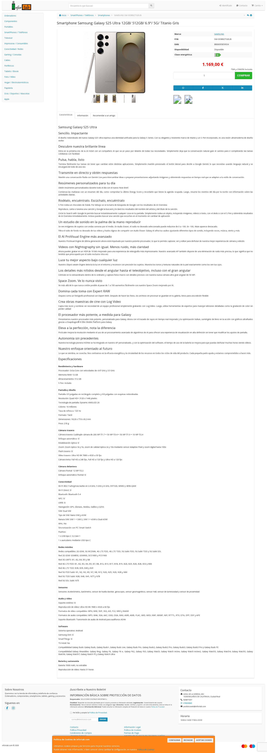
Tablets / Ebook (11, 71)
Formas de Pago (131, 733)
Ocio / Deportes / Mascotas (16, 93)
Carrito (257, 5)
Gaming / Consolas (12, 54)
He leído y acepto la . (90, 712)
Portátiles (8, 26)
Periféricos (9, 65)
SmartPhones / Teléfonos (16, 32)
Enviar (103, 719)
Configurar (174, 740)
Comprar (243, 75)
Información (82, 115)
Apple (6, 99)
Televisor (8, 38)
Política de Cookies (145, 749)
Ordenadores (10, 15)
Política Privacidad (78, 730)
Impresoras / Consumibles (16, 43)
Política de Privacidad (158, 707)
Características (65, 114)
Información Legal (132, 727)
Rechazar (188, 740)
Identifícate (226, 5)
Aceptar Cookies (204, 740)
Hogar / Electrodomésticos (16, 82)
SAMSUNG (219, 34)
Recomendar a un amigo (104, 115)
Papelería (8, 88)
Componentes (10, 21)
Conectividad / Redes (13, 49)
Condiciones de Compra (81, 733)
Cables (7, 60)
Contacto (242, 5)
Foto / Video (9, 77)
